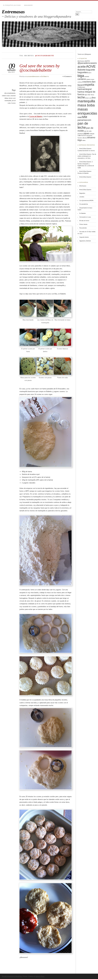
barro (89, 72)
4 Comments (68, 76)
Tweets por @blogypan (84, 54)
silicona (84, 137)
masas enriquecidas (87, 111)
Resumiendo (83, 228)
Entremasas (13, 11)
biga (81, 76)
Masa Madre (28, 5)
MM (84, 117)
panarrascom (84, 120)
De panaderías (83, 204)
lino (94, 97)
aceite (82, 66)
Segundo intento (84, 237)
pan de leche (83, 125)
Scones (13, 103)
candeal (86, 76)
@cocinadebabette (9, 93)
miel (80, 117)
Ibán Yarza (91, 94)
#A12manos (81, 61)
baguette (90, 69)
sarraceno (89, 135)
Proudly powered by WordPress (12, 976)
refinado (92, 133)
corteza (80, 82)
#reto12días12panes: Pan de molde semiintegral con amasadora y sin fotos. (87, 156)
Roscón (83, 135)
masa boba (86, 105)
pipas (86, 133)
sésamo (91, 137)
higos (85, 94)
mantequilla (8, 100)
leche (81, 97)
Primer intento (83, 224)
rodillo (79, 135)
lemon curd (12, 98)
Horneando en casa (85, 217)
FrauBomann (81, 87)
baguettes (83, 72)
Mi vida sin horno (84, 220)
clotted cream (6, 95)
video (83, 140)
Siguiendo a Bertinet (85, 241)
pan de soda (87, 131)
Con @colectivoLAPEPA (86, 200)
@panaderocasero (87, 63)
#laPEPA (87, 61)
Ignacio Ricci (40, 976)
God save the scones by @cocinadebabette (39, 68)
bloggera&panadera (32, 76)
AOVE (91, 66)
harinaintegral (85, 89)
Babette (82, 69)
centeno (82, 79)
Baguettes (82, 193)
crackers (86, 81)
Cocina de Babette (35, 116)
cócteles (81, 196)
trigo (80, 140)
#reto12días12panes (85, 177)
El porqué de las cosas (12, 5)
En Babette (45, 76)
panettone (80, 133)
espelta (89, 84)
